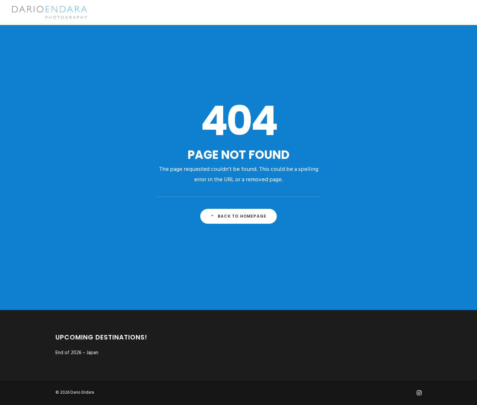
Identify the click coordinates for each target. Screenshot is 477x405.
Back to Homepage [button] (242, 216)
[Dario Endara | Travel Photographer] (49, 12)
